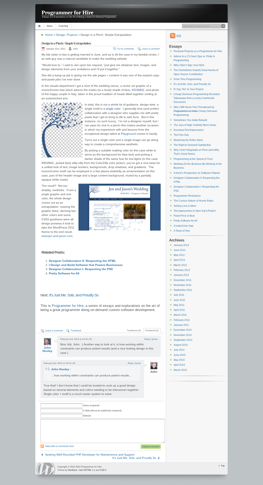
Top (223, 465)
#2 (74, 363)
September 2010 (183, 340)
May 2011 (179, 305)
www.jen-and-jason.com (57, 236)
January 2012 (181, 275)
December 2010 (183, 329)
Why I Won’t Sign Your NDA (189, 65)
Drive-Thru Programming (187, 79)
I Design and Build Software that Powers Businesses (86, 265)
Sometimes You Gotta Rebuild (190, 120)
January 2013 (181, 245)
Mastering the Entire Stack (188, 140)
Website (87, 415)
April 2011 (179, 310)
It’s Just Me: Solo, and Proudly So (73, 295)
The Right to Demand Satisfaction (192, 145)
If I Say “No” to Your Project (188, 89)
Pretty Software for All (64, 273)
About (49, 26)
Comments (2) (151, 330)
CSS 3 (103, 470)
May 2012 (179, 255)
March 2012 (180, 265)
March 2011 (180, 314)
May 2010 (179, 360)
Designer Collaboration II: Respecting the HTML (82, 260)
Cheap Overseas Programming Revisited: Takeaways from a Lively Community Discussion (197, 98)
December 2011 (182, 280)
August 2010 (181, 344)
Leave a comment (151, 49)
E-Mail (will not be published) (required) (102, 410)
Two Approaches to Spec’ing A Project (195, 210)
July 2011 (179, 295)
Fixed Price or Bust (184, 215)
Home (40, 26)
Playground (128, 133)
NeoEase (72, 470)
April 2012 (179, 260)
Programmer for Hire (67, 12)
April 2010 (179, 364)
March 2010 (180, 370)
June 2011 (179, 300)
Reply (147, 339)
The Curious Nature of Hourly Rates (193, 200)
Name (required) (91, 405)
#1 (91, 339)
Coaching (63, 26)
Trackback (75, 330)
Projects (72, 34)
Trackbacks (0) (134, 330)
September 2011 (183, 290)
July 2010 (179, 349)
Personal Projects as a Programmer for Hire (198, 51)
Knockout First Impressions (189, 130)
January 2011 (181, 325)
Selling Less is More (185, 205)
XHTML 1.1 (89, 470)
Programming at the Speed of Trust (193, 159)
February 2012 (182, 270)
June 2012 (180, 250)
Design (60, 34)
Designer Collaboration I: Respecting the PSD (81, 269)
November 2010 (183, 335)
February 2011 (182, 320)
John (75, 49)
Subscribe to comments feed (59, 446)
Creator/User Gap (183, 225)
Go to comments (126, 49)
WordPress (45, 469)
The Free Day (181, 134)
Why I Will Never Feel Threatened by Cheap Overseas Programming (195, 111)
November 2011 (182, 285)
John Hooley (47, 349)
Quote (155, 339)
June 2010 (180, 355)
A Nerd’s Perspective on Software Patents (197, 173)
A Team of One (182, 230)
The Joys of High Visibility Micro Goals (195, 125)
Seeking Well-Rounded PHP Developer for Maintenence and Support (89, 454)
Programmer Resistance (187, 195)
